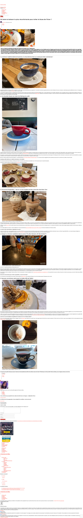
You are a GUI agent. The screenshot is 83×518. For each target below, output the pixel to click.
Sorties (3, 11)
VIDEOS (7, 438)
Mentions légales (5, 444)
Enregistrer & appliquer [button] (4, 517)
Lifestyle (3, 10)
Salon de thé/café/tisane (8, 460)
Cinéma (5, 469)
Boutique (5, 462)
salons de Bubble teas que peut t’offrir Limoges (33, 227)
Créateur (5, 464)
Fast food (5, 459)
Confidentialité (4, 445)
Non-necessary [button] (2, 513)
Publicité (3, 446)
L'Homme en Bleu (5, 454)
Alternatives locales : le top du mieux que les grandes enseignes (13, 489)
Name (1, 414)
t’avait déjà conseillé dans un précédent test (40, 272)
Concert (5, 468)
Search (2, 16)
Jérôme (4, 22)
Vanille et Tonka (2, 319)
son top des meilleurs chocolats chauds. (30, 157)
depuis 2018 (37, 93)
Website (1, 417)
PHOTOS (7, 437)
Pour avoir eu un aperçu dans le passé (38, 314)
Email (1, 416)
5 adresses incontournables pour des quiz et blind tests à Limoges (13, 488)
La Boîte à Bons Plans (7, 467)
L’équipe (3, 443)
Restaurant (5, 458)
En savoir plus (62, 500)
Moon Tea (7, 225)
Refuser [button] (58, 500)
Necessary (3, 511)
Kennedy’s (23, 318)
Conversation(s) (4, 451)
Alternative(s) (6, 465)
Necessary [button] (2, 510)
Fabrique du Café (26, 153)
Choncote (18, 162)
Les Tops (3, 13)
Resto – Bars (4, 9)
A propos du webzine (5, 442)
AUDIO (7, 440)
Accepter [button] (55, 500)
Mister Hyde (24, 276)
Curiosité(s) (4, 12)
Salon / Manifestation (7, 470)
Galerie (5, 463)
